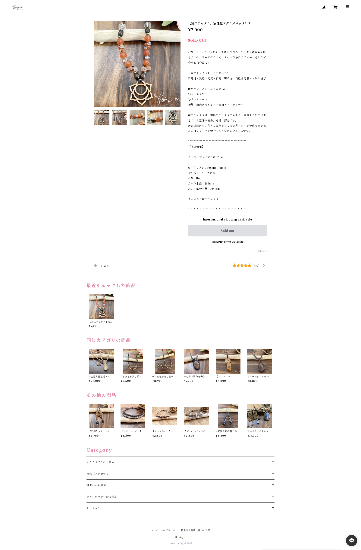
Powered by (176, 543)
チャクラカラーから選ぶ (101, 496)
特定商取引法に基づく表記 (195, 530)
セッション (93, 508)
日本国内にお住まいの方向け (227, 242)
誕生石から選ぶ (96, 485)
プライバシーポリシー (163, 530)
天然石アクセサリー (98, 474)
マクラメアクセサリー (100, 462)
